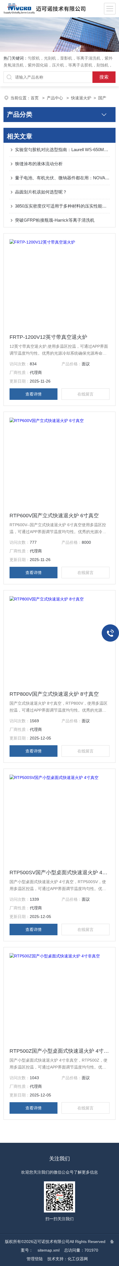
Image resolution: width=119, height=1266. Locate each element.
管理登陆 (35, 1259)
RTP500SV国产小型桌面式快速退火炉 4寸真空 (59, 872)
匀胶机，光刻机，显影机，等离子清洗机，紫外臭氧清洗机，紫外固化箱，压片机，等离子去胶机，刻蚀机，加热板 (58, 65)
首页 (35, 98)
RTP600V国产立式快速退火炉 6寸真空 (54, 515)
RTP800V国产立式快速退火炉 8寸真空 (54, 694)
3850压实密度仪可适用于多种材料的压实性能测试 (62, 206)
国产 (102, 98)
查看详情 (33, 394)
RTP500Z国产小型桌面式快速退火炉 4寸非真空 (59, 1051)
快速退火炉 (81, 98)
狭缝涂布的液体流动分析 (39, 163)
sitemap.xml (49, 1250)
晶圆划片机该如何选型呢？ (41, 191)
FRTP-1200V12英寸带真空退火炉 (48, 337)
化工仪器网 (78, 1259)
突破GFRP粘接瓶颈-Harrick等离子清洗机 (54, 220)
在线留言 (85, 394)
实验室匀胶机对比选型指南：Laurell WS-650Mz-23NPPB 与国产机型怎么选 (62, 149)
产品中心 (55, 98)
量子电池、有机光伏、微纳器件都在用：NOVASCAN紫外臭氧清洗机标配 (62, 177)
